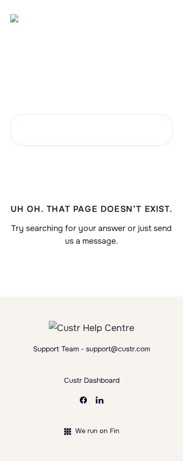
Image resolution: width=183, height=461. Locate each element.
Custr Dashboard (91, 380)
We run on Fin (97, 430)
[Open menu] (164, 18)
